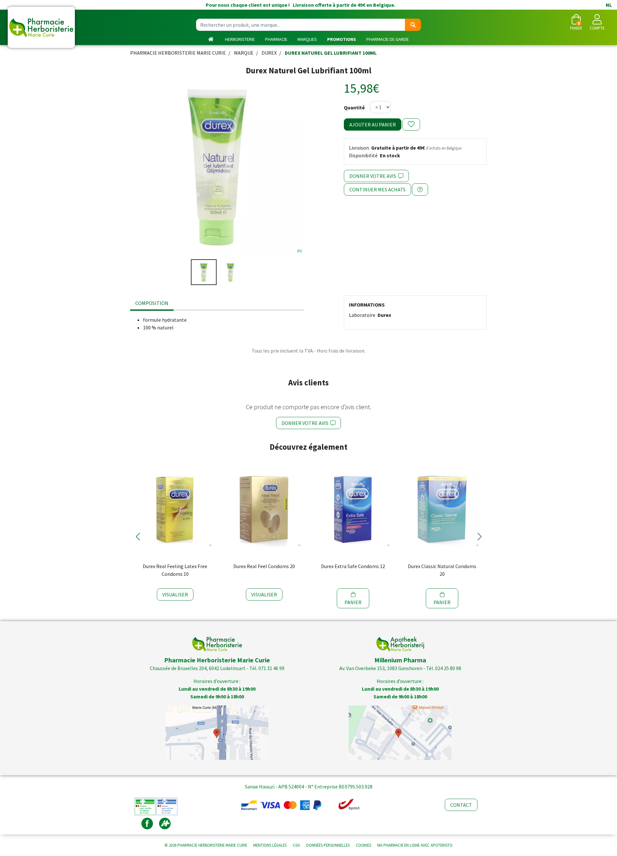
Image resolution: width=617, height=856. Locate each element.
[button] (137, 536)
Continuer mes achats (377, 189)
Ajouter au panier (372, 124)
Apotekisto (414, 845)
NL (609, 5)
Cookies (363, 845)
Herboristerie (240, 39)
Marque (244, 53)
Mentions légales (270, 845)
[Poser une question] (420, 189)
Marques (307, 39)
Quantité (354, 107)
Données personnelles (328, 845)
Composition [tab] (151, 303)
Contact (461, 805)
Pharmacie (276, 39)
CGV (296, 845)
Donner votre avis (373, 176)
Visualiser (175, 594)
